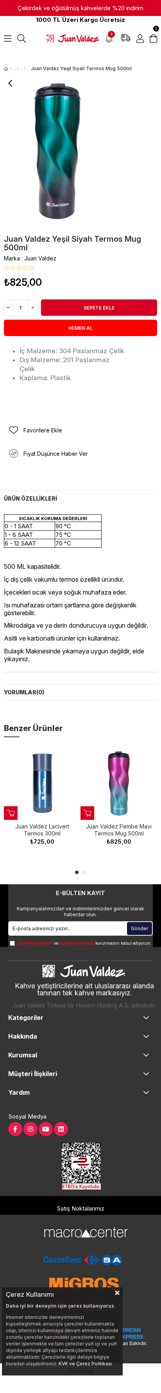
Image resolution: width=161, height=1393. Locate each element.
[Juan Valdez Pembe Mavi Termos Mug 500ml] (118, 783)
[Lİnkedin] (61, 1129)
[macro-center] (82, 1231)
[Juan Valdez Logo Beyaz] (84, 971)
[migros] (84, 1284)
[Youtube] (46, 1129)
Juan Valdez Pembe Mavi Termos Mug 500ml (119, 830)
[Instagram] (30, 1129)
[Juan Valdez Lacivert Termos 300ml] (42, 783)
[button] (77, 872)
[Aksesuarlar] (18, 68)
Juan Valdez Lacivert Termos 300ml (42, 830)
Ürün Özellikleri (30, 498)
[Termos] (25, 68)
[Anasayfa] (11, 68)
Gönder (139, 928)
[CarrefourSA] (82, 1260)
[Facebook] (15, 1129)
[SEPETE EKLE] (11, 813)
